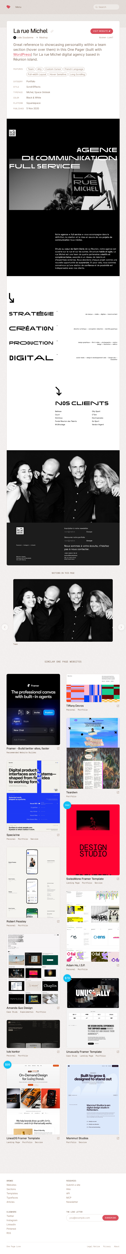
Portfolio (30, 81)
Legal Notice (93, 1246)
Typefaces (12, 1197)
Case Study (12, 1012)
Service (34, 839)
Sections (11, 1189)
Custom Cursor (53, 69)
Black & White (33, 97)
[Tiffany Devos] (92, 688)
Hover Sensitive (58, 74)
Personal (70, 710)
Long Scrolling (77, 74)
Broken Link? (106, 37)
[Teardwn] (92, 753)
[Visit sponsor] (58, 748)
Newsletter (72, 1201)
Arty (39, 69)
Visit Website (100, 31)
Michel (29, 92)
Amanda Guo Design (20, 1008)
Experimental (26, 1012)
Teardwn (71, 792)
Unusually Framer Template (84, 1052)
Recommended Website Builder (21, 753)
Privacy (107, 1246)
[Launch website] (117, 706)
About (116, 1246)
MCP (68, 1197)
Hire (68, 1189)
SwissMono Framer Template (85, 879)
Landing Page (72, 883)
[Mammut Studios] (92, 1099)
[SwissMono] (92, 839)
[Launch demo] (117, 879)
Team (31, 69)
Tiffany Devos (75, 705)
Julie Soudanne (25, 37)
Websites (11, 1184)
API (68, 1193)
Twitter (10, 1216)
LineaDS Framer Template (23, 1138)
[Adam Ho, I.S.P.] (92, 926)
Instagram (12, 1220)
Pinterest (11, 1228)
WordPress (22, 54)
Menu (18, 7)
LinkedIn (11, 1224)
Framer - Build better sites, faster (28, 748)
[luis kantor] (33, 1034)
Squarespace (33, 103)
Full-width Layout (37, 74)
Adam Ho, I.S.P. (75, 965)
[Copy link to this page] (52, 31)
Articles (10, 1201)
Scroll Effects (33, 86)
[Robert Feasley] (33, 882)
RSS (9, 1233)
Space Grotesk (42, 92)
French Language (74, 69)
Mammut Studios (77, 1138)
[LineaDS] (33, 1099)
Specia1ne (13, 835)
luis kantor (13, 1051)
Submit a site (73, 1184)
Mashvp (43, 37)
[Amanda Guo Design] (33, 968)
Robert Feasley (16, 921)
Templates (12, 1193)
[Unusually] (92, 1012)
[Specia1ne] (33, 795)
